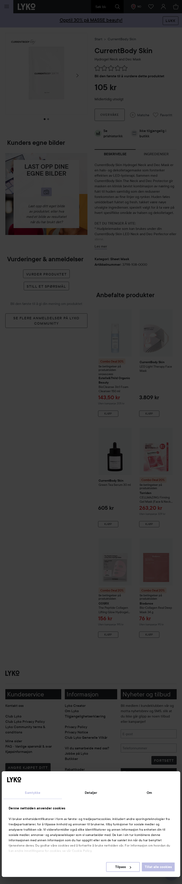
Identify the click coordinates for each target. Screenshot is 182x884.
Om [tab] (149, 793)
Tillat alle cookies (158, 867)
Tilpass (120, 867)
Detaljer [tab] (91, 793)
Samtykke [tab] (32, 793)
